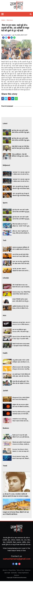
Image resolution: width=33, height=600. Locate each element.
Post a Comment (7, 106)
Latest (5, 123)
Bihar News (10, 20)
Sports (5, 203)
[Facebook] (13, 564)
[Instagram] (19, 564)
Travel (5, 466)
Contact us (27, 570)
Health (5, 353)
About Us (5, 570)
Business (6, 428)
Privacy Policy (12, 570)
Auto (4, 315)
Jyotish (5, 390)
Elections (16, 575)
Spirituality (14, 572)
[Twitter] (16, 564)
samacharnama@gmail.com (16, 557)
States (3, 20)
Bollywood (6, 165)
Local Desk (7, 35)
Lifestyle (6, 278)
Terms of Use (20, 570)
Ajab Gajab (7, 572)
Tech (4, 240)
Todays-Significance (23, 572)
